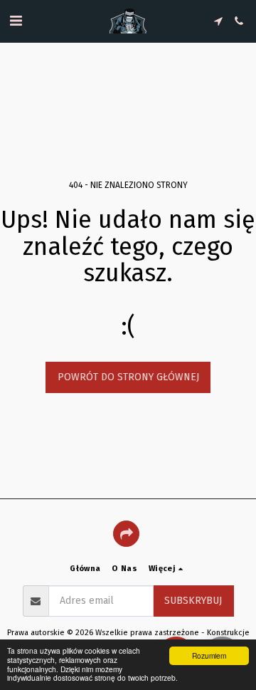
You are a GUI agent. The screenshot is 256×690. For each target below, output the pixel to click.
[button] (16, 20)
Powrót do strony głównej (128, 377)
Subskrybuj (193, 601)
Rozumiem (209, 655)
